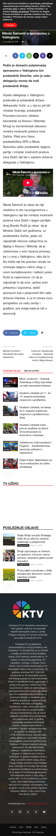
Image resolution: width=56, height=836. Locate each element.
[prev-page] (5, 474)
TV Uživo (11, 483)
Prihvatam (10, 25)
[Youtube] (44, 812)
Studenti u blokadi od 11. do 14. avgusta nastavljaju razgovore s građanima (35, 396)
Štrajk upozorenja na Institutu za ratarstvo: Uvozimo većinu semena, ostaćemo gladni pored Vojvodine (35, 556)
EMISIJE (29, 827)
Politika (7, 386)
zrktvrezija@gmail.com (37, 803)
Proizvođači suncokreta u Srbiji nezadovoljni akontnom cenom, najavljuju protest (34, 573)
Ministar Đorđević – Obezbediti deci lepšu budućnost (13, 354)
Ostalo (44, 827)
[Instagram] (20, 812)
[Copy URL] (50, 56)
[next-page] (9, 474)
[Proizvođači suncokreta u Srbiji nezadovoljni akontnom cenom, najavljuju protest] (9, 575)
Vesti (21, 827)
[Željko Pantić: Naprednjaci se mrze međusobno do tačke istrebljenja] (10, 463)
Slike (36, 827)
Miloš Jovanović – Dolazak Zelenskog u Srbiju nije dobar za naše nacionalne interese (35, 382)
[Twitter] (22, 56)
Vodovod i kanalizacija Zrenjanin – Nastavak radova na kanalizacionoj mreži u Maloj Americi (41, 356)
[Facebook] (15, 56)
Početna (12, 827)
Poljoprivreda (23, 545)
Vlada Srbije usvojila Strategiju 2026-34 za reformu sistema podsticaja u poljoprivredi (34, 538)
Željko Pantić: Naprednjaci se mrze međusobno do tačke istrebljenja (35, 463)
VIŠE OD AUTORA (31, 370)
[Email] (36, 56)
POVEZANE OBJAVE (12, 370)
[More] (42, 333)
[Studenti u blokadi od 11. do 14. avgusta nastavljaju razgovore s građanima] (10, 396)
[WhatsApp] (29, 56)
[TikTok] (28, 812)
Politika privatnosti (20, 11)
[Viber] (43, 56)
